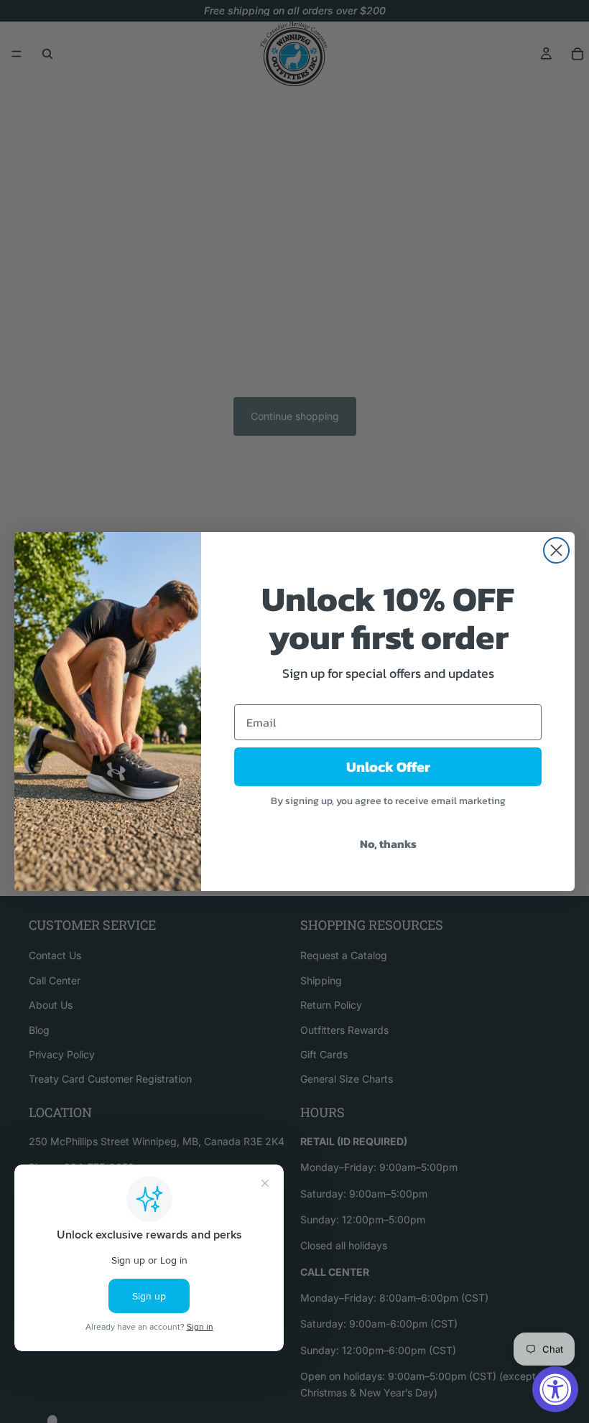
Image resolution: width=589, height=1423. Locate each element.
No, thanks (388, 843)
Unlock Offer (388, 767)
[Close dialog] (556, 550)
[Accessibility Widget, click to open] (555, 1389)
